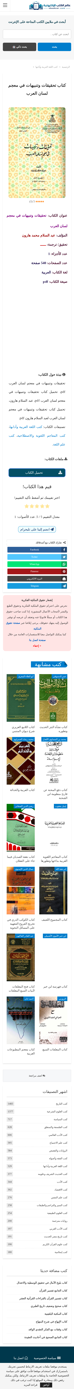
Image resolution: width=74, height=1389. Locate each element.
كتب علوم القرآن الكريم (55, 1244)
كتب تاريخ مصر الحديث (55, 1236)
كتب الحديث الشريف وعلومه (52, 1174)
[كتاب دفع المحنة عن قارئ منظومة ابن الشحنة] (53, 761)
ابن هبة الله (61, 869)
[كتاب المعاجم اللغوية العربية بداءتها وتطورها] (53, 828)
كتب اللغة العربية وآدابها (26, 427)
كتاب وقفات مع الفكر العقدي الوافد (47, 1329)
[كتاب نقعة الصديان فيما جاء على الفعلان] (21, 828)
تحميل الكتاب (34, 472)
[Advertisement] (37, 326)
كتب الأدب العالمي (58, 1134)
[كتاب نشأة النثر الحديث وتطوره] (53, 698)
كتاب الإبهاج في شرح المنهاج (51, 1321)
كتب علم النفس (59, 1197)
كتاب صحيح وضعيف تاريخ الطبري (49, 1306)
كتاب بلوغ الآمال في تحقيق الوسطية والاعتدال (42, 1282)
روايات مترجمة (59, 1220)
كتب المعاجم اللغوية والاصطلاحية (41, 435)
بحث (54, 46)
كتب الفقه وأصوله (58, 1158)
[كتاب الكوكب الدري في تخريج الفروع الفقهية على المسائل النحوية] (21, 890)
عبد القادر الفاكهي (24, 936)
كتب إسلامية (61, 1252)
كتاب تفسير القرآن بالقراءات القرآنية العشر (43, 1298)
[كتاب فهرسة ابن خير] (53, 957)
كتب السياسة (60, 1119)
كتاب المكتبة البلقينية (56, 1313)
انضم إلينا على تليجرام (35, 529)
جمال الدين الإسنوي (24, 869)
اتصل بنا (19, 1358)
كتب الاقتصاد (60, 1189)
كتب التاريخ (61, 1103)
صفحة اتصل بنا (37, 640)
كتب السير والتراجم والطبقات (52, 1205)
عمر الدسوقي (59, 676)
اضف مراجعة (36, 1075)
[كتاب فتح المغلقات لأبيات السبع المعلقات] (21, 957)
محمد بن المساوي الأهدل (54, 739)
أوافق (46, 1384)
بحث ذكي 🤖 (19, 46)
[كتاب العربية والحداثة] (21, 761)
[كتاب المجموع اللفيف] (53, 890)
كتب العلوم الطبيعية (57, 1213)
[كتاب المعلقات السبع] (53, 1020)
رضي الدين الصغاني (24, 806)
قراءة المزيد (30, 1385)
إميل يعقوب (60, 806)
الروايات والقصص (58, 1150)
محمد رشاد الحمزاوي (23, 739)
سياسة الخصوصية (45, 1358)
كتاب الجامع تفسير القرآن (53, 1290)
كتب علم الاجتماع (58, 1142)
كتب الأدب (62, 1181)
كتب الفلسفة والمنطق (55, 1127)
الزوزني (62, 998)
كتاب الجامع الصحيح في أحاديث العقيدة (45, 1337)
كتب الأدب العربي (58, 1228)
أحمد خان (29, 998)
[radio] (47, 507)
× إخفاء (37, 645)
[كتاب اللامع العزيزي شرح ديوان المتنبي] (21, 698)
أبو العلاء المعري (25, 676)
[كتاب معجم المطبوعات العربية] (21, 1020)
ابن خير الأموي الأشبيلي (55, 936)
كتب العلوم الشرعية (57, 1111)
